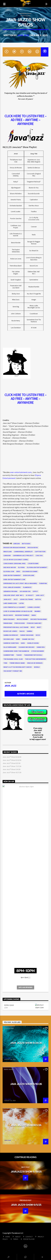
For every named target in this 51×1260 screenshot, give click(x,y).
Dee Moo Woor (10, 567)
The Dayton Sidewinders (35, 659)
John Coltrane (26, 599)
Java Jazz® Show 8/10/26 (12, 760)
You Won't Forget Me (13, 671)
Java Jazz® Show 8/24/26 (12, 757)
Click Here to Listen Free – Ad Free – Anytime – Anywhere (26, 399)
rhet (39, 627)
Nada (34, 615)
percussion (20, 623)
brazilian (8, 551)
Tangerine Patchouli (33, 655)
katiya (38, 599)
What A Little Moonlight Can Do (18, 667)
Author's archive (25, 693)
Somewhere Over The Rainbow (16, 651)
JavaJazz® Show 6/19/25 (26, 1171)
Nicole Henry (22, 619)
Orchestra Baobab (38, 619)
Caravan (7, 555)
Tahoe (19, 655)
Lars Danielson (10, 603)
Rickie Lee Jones (10, 631)
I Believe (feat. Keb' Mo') (14, 595)
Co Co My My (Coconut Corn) (16, 559)
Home (7, 1236)
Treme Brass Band (17, 663)
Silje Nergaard (10, 647)
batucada (26, 543)
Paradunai (8, 623)
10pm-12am (9, 1005)
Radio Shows (25, 16)
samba (29, 631)
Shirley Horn (33, 643)
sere (18, 639)
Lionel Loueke (34, 607)
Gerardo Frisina (10, 591)
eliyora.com (9, 571)
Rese (33, 627)
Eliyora (21, 567)
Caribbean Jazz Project (23, 555)
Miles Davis (8, 615)
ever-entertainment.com (21, 472)
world (37, 667)
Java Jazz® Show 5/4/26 (11, 769)
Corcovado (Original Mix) (15, 563)
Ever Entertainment (12, 575)
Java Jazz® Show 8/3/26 (11, 763)
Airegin (16, 543)
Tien (5, 663)
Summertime (9, 655)
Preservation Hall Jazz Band (16, 627)
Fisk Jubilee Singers (12, 587)
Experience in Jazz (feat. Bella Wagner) (20, 583)
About (18, 1236)
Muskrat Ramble (22, 615)
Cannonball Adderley (23, 551)
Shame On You (28, 639)
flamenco (27, 587)
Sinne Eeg (41, 647)
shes (23, 643)
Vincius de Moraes (35, 663)
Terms (15, 1239)
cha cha (39, 555)
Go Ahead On (25, 591)
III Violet (30, 595)
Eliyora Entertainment (37, 567)
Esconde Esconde (30, 571)
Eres (18, 571)
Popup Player (29, 1239)
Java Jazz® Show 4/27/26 (12, 772)
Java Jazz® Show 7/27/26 (12, 766)
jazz (16, 599)
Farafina (43, 583)
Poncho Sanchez (34, 623)
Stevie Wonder (37, 651)
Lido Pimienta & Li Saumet (14, 607)
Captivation (40, 551)
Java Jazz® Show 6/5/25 (26, 1205)
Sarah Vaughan (27, 635)
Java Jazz (23, 35)
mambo (37, 611)
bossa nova (33, 547)
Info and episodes (25, 987)
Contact (29, 1236)
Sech (38, 635)
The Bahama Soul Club (13, 659)
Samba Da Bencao (11, 635)
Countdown (33, 563)
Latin (21, 603)
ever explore (28, 575)
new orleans (9, 619)
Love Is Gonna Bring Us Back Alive (18, 611)
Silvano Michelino (26, 647)
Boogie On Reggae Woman (14, 547)
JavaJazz (7, 599)
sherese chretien (11, 643)
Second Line (9, 639)
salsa (22, 631)
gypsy (35, 591)
